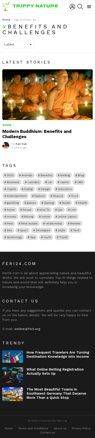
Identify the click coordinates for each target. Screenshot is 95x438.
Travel (63, 237)
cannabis (33, 182)
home (11, 209)
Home (9, 428)
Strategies (43, 230)
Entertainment (17, 196)
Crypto (11, 189)
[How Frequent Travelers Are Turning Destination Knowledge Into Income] (12, 356)
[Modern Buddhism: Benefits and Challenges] (47, 94)
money (11, 216)
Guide (7, 125)
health (82, 202)
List (73, 209)
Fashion (40, 196)
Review (75, 223)
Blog (81, 175)
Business (13, 182)
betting (65, 175)
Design (45, 189)
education (65, 189)
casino (64, 182)
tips (33, 237)
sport (24, 230)
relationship (54, 223)
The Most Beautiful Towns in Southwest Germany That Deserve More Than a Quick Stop (56, 393)
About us (60, 428)
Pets (10, 223)
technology (14, 237)
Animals (27, 175)
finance (58, 196)
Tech (76, 230)
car (50, 182)
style (61, 230)
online (46, 216)
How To (44, 209)
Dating (28, 189)
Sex (9, 230)
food (74, 196)
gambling (13, 202)
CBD (80, 182)
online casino (67, 216)
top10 (47, 237)
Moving (28, 216)
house (27, 209)
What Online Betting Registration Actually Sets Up (55, 371)
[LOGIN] (72, 6)
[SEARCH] (80, 6)
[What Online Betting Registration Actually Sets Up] (12, 375)
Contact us (47, 432)
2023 (10, 175)
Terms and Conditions (33, 428)
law (60, 209)
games (31, 202)
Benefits (46, 175)
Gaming (49, 202)
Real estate (29, 223)
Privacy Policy (81, 428)
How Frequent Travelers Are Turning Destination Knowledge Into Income (58, 354)
